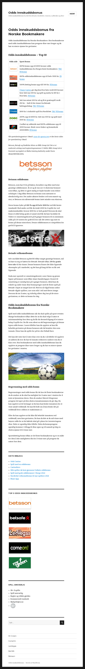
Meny (72, 14)
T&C (60, 69)
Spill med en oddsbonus (20, 464)
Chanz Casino (25, 90)
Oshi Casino (15, 461)
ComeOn (12, 641)
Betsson (11, 656)
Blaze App (14, 479)
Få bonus (23, 72)
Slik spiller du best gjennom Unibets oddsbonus (30, 470)
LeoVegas (12, 646)
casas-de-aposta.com (41, 137)
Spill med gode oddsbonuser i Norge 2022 (27, 473)
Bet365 (11, 651)
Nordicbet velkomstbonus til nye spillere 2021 (29, 476)
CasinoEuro (15, 467)
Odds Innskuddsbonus (25, 12)
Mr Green (12, 636)
